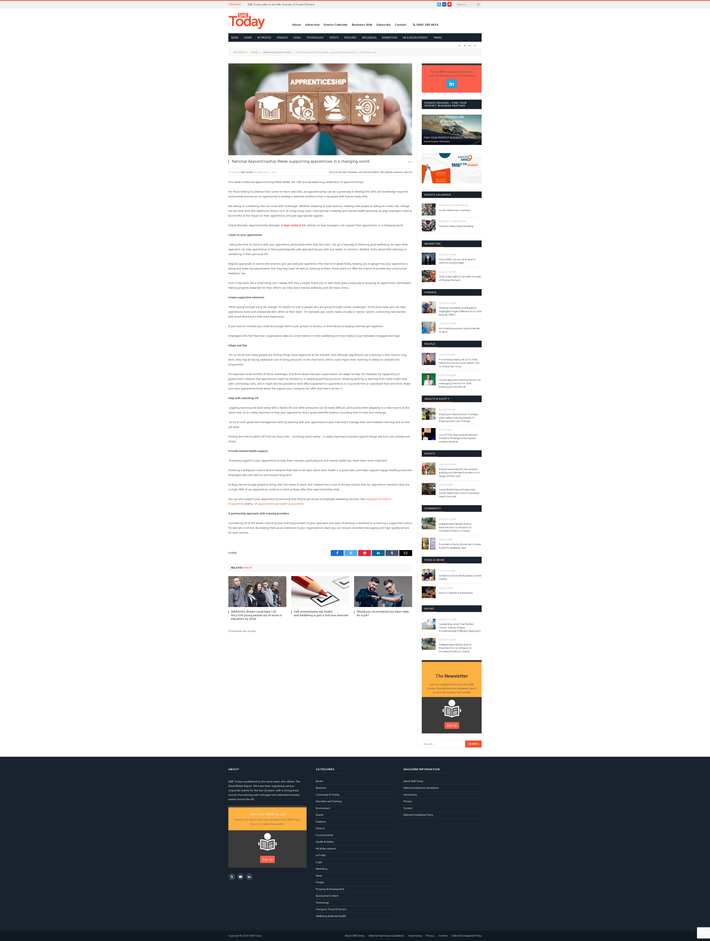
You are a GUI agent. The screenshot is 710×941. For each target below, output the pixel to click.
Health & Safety (325, 841)
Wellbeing (369, 37)
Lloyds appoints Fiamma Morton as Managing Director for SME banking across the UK (460, 383)
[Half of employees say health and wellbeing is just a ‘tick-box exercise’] (320, 591)
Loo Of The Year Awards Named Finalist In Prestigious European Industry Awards (458, 438)
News (235, 37)
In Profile (264, 37)
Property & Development (330, 889)
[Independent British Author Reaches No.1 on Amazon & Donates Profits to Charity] (429, 523)
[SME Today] (246, 21)
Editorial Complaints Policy (418, 814)
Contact (400, 24)
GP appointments (264, 504)
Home (248, 37)
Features (350, 37)
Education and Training (343, 172)
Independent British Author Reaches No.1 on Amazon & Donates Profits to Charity (455, 527)
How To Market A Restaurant (456, 592)
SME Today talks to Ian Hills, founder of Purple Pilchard (460, 278)
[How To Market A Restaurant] (429, 592)
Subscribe (383, 24)
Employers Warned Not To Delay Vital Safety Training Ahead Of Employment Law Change (458, 418)
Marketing (389, 37)
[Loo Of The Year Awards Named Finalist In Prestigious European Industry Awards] (429, 434)
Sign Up (452, 725)
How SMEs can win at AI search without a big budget (457, 261)
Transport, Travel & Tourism (331, 909)
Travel (437, 37)
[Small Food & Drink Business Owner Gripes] (429, 575)
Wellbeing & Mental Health (396, 172)
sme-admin (247, 172)
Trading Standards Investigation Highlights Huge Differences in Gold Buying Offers (460, 311)
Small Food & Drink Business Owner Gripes (460, 577)
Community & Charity (327, 794)
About (296, 24)
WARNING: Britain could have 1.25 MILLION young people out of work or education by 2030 (256, 615)
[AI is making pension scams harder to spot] (429, 328)
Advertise (312, 24)
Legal (297, 37)
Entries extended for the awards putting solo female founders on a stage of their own (459, 472)
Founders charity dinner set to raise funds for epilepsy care (460, 546)
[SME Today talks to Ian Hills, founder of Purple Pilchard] (429, 276)
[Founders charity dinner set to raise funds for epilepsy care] (429, 544)
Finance (282, 37)
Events (334, 37)
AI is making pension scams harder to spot (459, 330)
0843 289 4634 (427, 24)
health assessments (291, 504)
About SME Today (413, 781)
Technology (315, 37)
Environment (323, 808)
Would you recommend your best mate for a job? (383, 613)
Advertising (410, 794)
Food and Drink (324, 835)
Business (321, 787)
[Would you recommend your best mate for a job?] (383, 591)
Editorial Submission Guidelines (421, 787)
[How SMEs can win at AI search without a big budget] (429, 259)
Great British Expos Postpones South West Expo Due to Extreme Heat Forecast (459, 493)
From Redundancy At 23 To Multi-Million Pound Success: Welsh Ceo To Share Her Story (459, 363)
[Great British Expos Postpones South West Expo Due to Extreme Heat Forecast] (429, 489)
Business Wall (362, 24)
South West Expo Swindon (455, 210)
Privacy (407, 801)
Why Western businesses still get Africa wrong (276, 4)
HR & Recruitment (415, 37)
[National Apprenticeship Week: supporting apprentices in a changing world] (320, 109)
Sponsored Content (327, 895)
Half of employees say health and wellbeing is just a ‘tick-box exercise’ (321, 613)
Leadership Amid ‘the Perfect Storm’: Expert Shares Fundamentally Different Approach (460, 627)
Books (319, 781)
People (320, 882)
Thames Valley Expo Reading (456, 226)
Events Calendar (336, 24)
